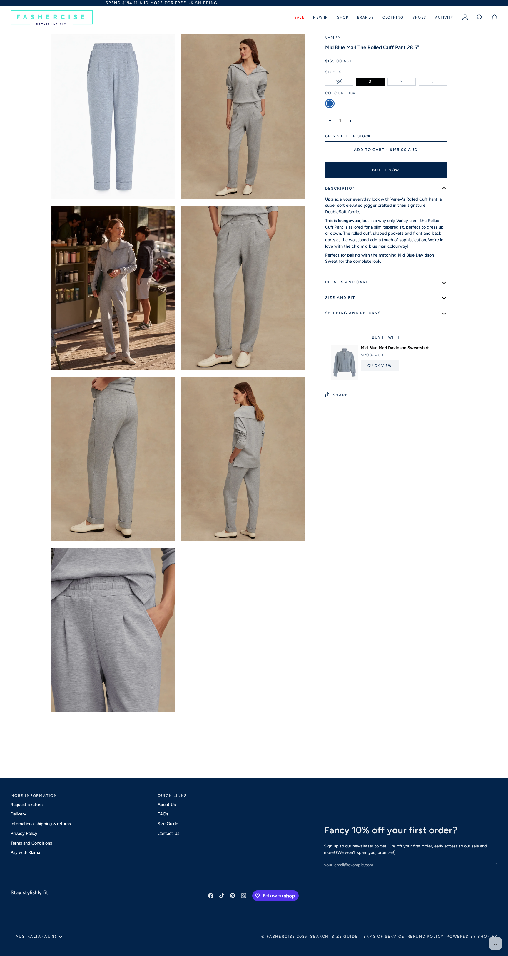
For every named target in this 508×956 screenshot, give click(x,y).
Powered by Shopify (472, 936)
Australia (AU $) (36, 936)
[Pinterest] (232, 895)
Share (340, 395)
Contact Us (168, 833)
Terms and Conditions (31, 843)
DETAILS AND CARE (347, 282)
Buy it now (386, 170)
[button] (299, 17)
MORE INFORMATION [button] (34, 795)
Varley (333, 38)
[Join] (492, 864)
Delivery (18, 814)
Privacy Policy (24, 833)
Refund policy (425, 936)
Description (340, 188)
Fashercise (281, 936)
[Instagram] (243, 895)
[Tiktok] (221, 895)
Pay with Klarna (25, 852)
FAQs (163, 814)
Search (319, 936)
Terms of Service (382, 936)
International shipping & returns (41, 823)
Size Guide (168, 823)
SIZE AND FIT (340, 297)
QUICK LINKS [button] (172, 795)
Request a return (27, 804)
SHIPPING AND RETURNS (353, 313)
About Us (167, 804)
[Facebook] (210, 895)
